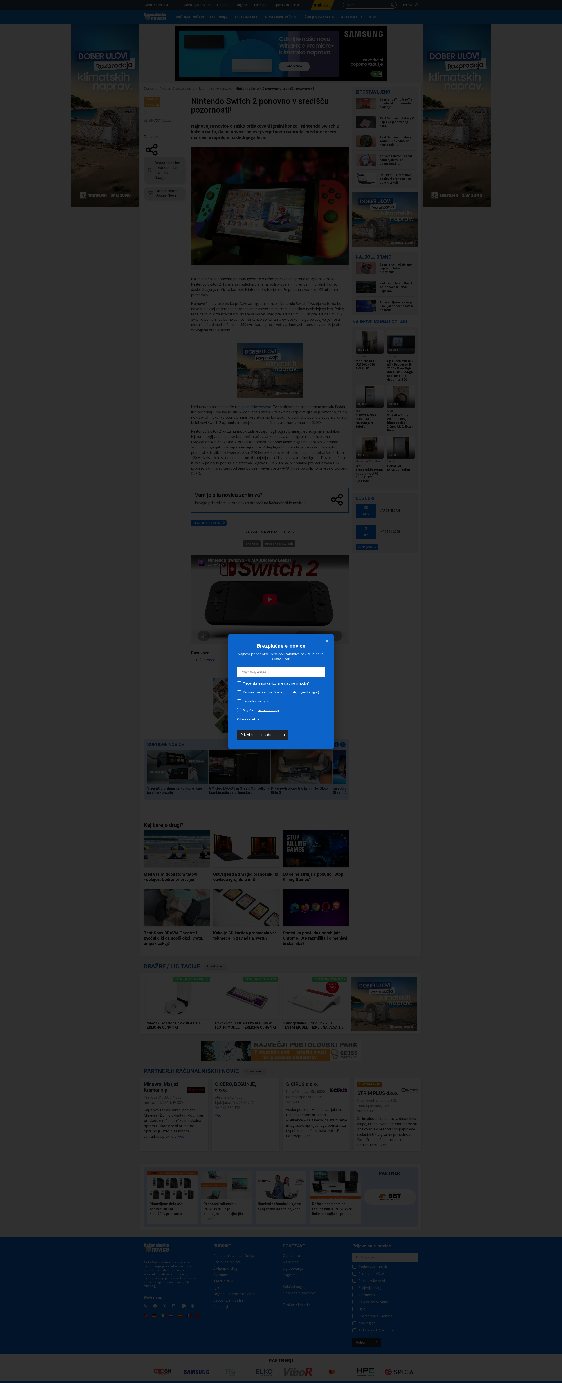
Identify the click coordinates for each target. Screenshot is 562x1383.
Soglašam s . (261, 710)
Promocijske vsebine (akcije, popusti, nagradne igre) (281, 692)
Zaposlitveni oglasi (256, 701)
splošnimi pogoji (268, 710)
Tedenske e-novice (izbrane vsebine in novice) (276, 683)
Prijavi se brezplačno (256, 735)
